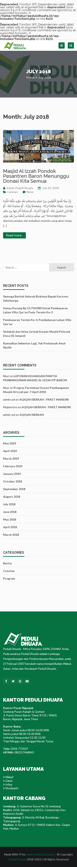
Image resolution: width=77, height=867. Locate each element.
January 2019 (12, 473)
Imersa (30, 854)
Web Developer (46, 854)
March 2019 (11, 458)
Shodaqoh (11, 788)
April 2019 (10, 451)
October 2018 (12, 481)
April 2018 (10, 527)
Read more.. (14, 235)
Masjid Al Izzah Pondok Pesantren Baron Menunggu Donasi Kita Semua (36, 176)
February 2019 (12, 466)
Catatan (12, 192)
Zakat (9, 780)
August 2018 (11, 496)
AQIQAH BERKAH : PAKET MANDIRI (44, 399)
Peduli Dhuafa (17, 859)
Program (9, 578)
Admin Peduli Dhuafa (19, 188)
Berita (7, 563)
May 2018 (9, 519)
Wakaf (9, 777)
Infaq (8, 784)
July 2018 (9, 504)
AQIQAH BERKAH (32, 414)
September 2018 (14, 489)
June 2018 (9, 512)
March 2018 (11, 534)
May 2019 (9, 443)
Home (30, 77)
